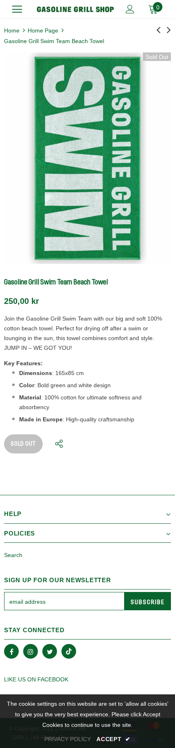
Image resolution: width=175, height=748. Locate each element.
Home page (43, 30)
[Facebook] (11, 651)
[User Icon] (130, 9)
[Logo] (75, 8)
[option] (87, 158)
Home (12, 30)
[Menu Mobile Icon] (17, 9)
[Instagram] (30, 651)
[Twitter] (49, 651)
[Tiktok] (68, 651)
